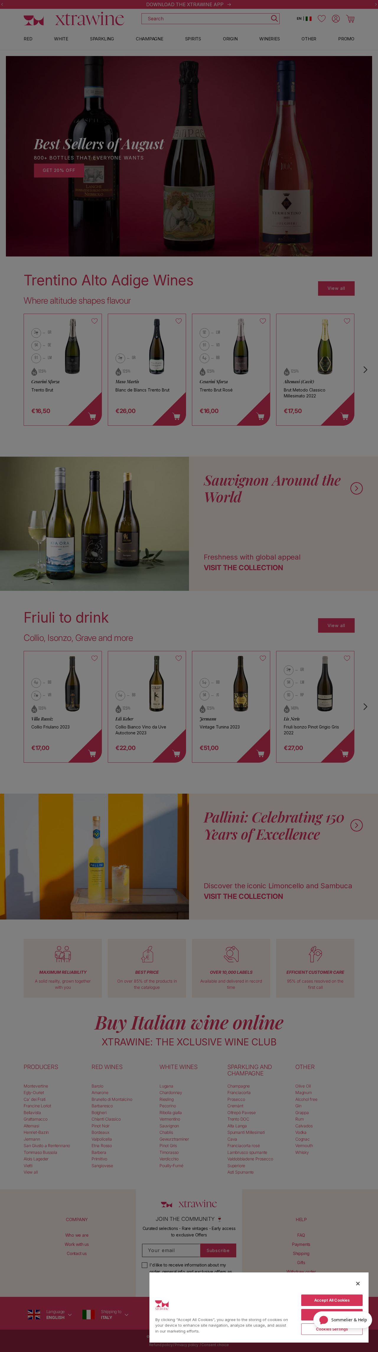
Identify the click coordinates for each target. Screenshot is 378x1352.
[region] (259, 1307)
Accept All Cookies (332, 1300)
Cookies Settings (332, 1329)
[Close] (357, 1283)
